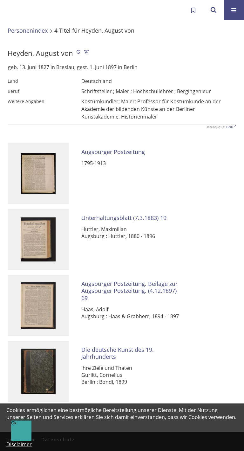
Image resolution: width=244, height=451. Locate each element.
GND (229, 127)
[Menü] (234, 10)
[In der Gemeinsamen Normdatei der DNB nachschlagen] (78, 53)
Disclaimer (19, 444)
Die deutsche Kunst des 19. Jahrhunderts (117, 353)
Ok (14, 423)
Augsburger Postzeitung (113, 152)
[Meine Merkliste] (193, 10)
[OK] (213, 10)
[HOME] (11, 10)
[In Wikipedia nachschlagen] (86, 53)
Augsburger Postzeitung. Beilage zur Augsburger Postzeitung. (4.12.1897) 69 (129, 291)
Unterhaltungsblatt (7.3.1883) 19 (123, 218)
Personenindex (28, 30)
